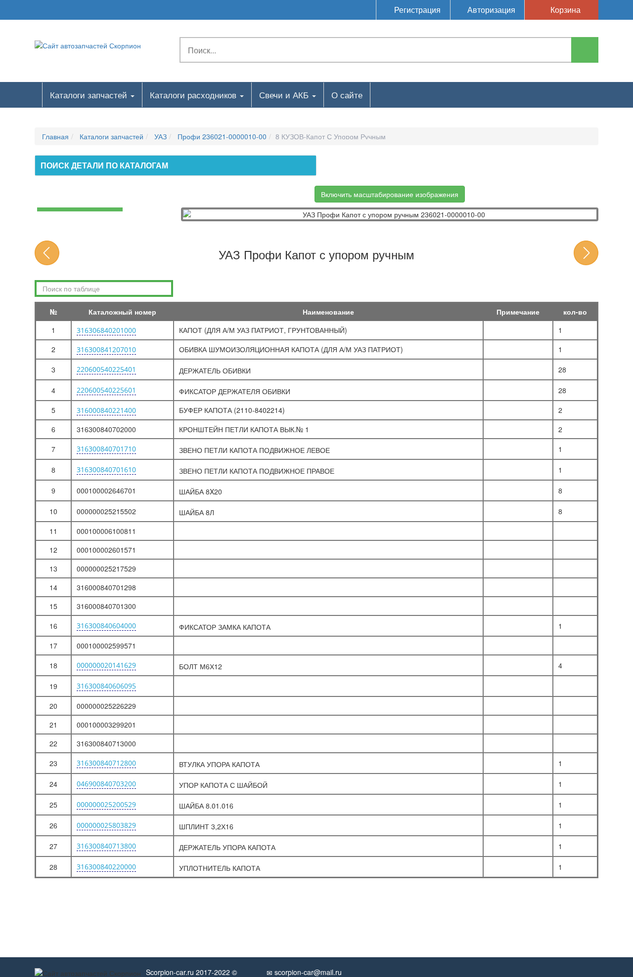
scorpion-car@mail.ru (307, 972)
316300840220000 (106, 866)
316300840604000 (106, 625)
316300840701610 (106, 469)
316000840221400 (106, 410)
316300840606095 (106, 686)
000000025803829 (106, 825)
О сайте (346, 94)
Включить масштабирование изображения (389, 194)
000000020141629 (106, 665)
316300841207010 (106, 349)
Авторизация (490, 9)
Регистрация (416, 9)
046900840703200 (106, 783)
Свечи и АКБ (285, 94)
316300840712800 (106, 763)
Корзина (564, 9)
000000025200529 (106, 804)
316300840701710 (106, 448)
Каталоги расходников (194, 94)
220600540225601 (106, 390)
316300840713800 (106, 846)
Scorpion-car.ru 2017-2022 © (191, 972)
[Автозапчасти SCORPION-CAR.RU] (88, 44)
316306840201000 (106, 330)
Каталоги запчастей (90, 94)
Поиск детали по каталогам (104, 165)
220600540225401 (106, 369)
